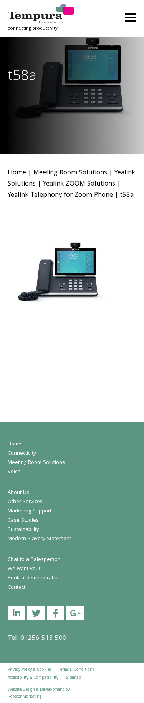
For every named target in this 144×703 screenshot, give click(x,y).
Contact (16, 587)
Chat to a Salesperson (34, 560)
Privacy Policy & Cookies (29, 669)
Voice (14, 472)
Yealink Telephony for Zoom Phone (60, 195)
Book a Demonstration (34, 578)
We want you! (24, 569)
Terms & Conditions (76, 669)
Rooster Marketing (24, 697)
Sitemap (73, 678)
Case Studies (23, 520)
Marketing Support (29, 511)
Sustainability (23, 530)
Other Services (25, 502)
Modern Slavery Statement (39, 539)
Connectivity (22, 453)
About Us (18, 493)
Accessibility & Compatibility (33, 678)
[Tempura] (41, 9)
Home (17, 173)
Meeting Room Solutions (70, 173)
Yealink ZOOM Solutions (79, 184)
